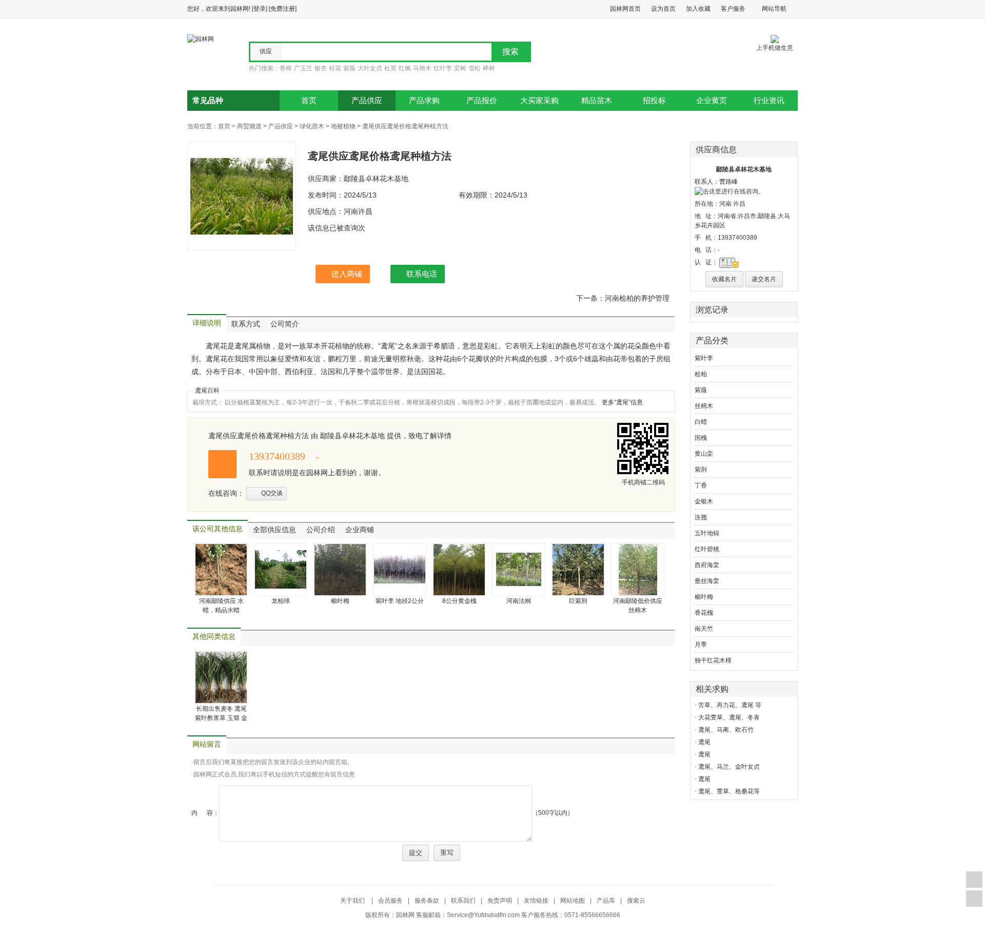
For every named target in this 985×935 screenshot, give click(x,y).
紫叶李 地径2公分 (400, 601)
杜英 (390, 68)
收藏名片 (724, 279)
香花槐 (704, 612)
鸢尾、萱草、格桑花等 (729, 791)
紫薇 (349, 68)
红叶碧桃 (707, 549)
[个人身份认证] (729, 262)
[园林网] (200, 38)
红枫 (405, 68)
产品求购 (424, 100)
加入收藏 (698, 8)
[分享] (974, 898)
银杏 (320, 68)
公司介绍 (320, 530)
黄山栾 (704, 453)
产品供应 (366, 100)
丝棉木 (704, 406)
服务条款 (427, 900)
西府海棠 (707, 565)
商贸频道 (249, 126)
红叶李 (443, 68)
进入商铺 (346, 273)
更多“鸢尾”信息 (622, 402)
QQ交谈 (272, 493)
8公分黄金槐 (459, 601)
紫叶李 (704, 358)
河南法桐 (518, 601)
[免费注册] (283, 8)
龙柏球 (280, 601)
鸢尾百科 (207, 390)
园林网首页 (625, 8)
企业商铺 (359, 530)
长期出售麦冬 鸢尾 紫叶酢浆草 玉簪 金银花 (221, 718)
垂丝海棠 (707, 581)
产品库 (606, 900)
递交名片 (764, 279)
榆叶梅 (340, 601)
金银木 (704, 501)
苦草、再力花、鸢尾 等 (729, 705)
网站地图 (572, 900)
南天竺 (704, 628)
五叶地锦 (707, 533)
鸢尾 (704, 742)
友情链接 (536, 900)
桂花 (335, 68)
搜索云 (636, 900)
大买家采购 (539, 100)
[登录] (259, 8)
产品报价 (481, 100)
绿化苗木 (312, 126)
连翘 (701, 517)
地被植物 (343, 126)
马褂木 (422, 68)
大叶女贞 (370, 68)
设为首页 (663, 8)
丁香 (701, 485)
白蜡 (701, 421)
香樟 (286, 68)
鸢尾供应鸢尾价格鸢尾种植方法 (405, 126)
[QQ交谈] (729, 190)
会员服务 (390, 900)
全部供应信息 (274, 530)
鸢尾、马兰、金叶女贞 (729, 766)
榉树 (489, 68)
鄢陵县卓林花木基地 (744, 169)
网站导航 (774, 8)
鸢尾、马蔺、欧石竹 (726, 729)
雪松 (474, 68)
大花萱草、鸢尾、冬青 (729, 717)
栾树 (460, 68)
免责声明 (499, 900)
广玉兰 (303, 68)
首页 (309, 100)
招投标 (654, 100)
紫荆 (701, 469)
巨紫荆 (578, 601)
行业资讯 (769, 100)
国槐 (701, 437)
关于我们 (353, 900)
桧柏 (701, 374)
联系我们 (463, 900)
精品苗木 (596, 100)
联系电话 (421, 273)
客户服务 (733, 8)
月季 (701, 644)
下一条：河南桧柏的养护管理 (622, 298)
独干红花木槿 (713, 660)
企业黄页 (711, 100)
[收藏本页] (974, 879)
